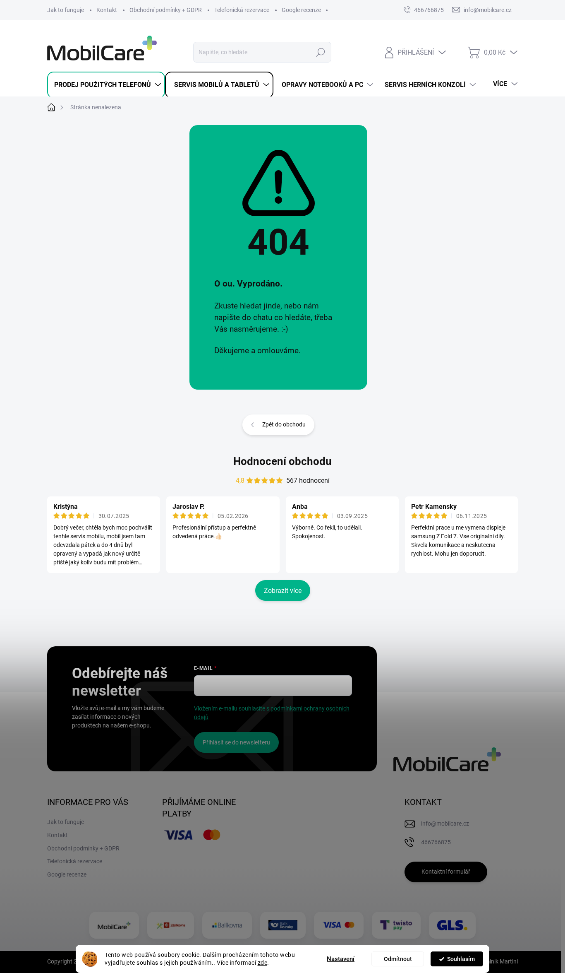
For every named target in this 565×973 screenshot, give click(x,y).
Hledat (320, 52)
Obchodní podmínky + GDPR (165, 10)
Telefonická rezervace (241, 10)
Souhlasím (461, 959)
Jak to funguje (65, 10)
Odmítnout (398, 959)
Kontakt (106, 10)
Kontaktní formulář (445, 871)
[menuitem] (106, 84)
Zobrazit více (283, 591)
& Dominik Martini (495, 961)
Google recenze (301, 10)
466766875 (429, 10)
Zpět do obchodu (284, 424)
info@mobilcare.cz (445, 823)
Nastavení (340, 959)
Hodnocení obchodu (282, 461)
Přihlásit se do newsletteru (236, 742)
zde (263, 962)
